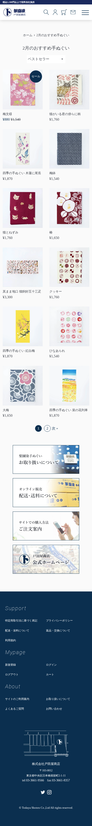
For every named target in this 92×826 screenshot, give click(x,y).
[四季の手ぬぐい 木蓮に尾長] (23, 149)
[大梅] (23, 386)
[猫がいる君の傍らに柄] (69, 89)
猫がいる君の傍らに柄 (65, 114)
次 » (55, 428)
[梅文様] (23, 89)
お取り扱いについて (58, 699)
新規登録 (10, 664)
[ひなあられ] (69, 326)
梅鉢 (52, 173)
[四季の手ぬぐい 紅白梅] (23, 326)
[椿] (69, 208)
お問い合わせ (54, 708)
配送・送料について (17, 630)
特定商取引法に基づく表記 (21, 620)
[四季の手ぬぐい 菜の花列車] (69, 386)
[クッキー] (69, 267)
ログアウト (12, 674)
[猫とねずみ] (23, 208)
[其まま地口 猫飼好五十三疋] (23, 267)
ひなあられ (57, 350)
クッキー (55, 291)
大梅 (6, 410)
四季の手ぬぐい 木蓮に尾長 (22, 173)
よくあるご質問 (14, 708)
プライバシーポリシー (59, 620)
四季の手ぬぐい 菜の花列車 (68, 410)
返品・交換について (58, 630)
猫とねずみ (10, 232)
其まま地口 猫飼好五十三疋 (22, 291)
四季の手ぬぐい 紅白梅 (19, 350)
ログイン (51, 664)
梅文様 (7, 114)
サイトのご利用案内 (17, 699)
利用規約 (10, 640)
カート (50, 674)
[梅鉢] (69, 149)
